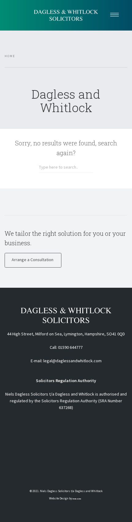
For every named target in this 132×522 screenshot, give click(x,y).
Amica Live (76, 498)
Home (10, 56)
